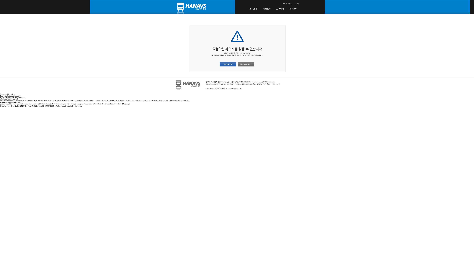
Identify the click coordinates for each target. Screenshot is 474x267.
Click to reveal (38, 106)
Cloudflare (78, 106)
